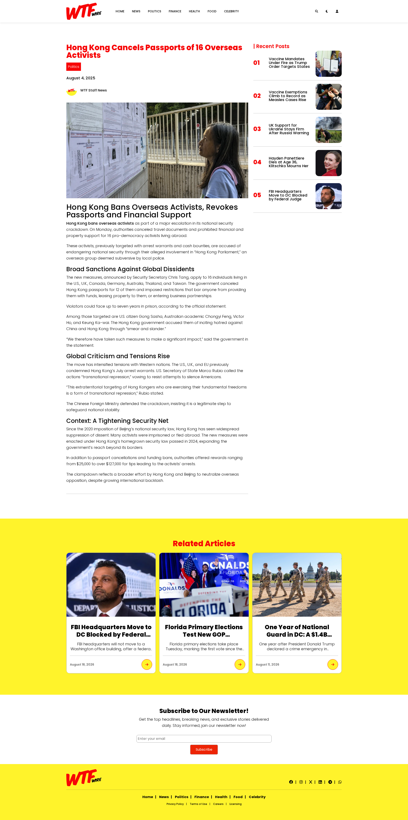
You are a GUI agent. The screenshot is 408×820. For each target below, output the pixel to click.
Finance (175, 11)
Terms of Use (198, 804)
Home (120, 11)
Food (212, 11)
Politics (154, 11)
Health (194, 11)
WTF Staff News (93, 90)
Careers (218, 804)
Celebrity (231, 11)
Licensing (236, 804)
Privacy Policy (175, 804)
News (136, 11)
